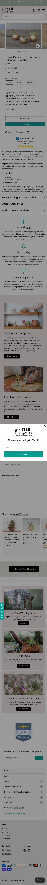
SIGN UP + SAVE (2, 611)
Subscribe (23, 454)
